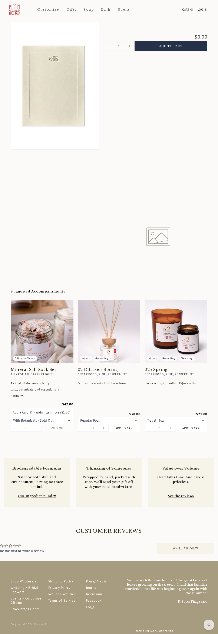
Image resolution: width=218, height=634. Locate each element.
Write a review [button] (185, 548)
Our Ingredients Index (37, 496)
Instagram (94, 594)
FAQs (90, 607)
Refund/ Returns (61, 594)
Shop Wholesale (24, 581)
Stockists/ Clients (25, 609)
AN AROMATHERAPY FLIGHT (31, 374)
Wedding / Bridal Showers (24, 590)
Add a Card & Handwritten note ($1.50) (41, 412)
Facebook (94, 600)
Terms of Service (62, 600)
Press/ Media (96, 581)
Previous (8, 631)
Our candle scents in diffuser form (102, 383)
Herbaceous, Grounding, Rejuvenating (171, 383)
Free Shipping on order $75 (109, 631)
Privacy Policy (59, 588)
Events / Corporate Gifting (26, 600)
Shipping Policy (61, 581)
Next (210, 631)
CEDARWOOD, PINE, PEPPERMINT (102, 374)
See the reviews (181, 496)
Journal (92, 588)
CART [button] (187, 10)
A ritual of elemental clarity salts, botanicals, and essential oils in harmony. (37, 389)
